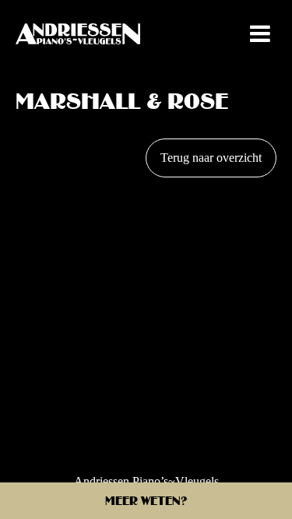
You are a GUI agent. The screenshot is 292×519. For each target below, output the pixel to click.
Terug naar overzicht (211, 157)
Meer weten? (146, 502)
